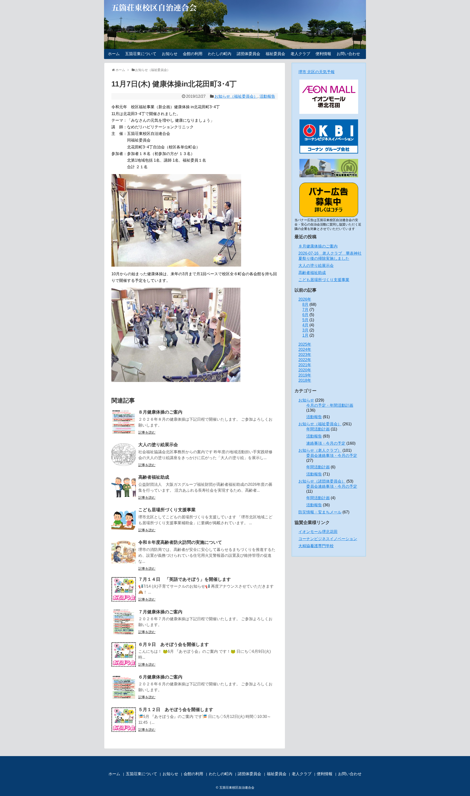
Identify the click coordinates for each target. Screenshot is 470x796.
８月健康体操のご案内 (160, 412)
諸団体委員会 (248, 54)
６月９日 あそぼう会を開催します (173, 644)
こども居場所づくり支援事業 (167, 509)
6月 (305, 315)
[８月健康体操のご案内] (123, 422)
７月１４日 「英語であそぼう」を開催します (184, 579)
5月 (305, 320)
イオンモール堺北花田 (318, 532)
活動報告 (267, 96)
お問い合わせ (348, 54)
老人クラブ (300, 54)
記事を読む (146, 432)
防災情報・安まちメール (319, 512)
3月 (305, 330)
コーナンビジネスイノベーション (327, 539)
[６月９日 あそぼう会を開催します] (123, 654)
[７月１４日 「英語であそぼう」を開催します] (123, 589)
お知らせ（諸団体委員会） (321, 481)
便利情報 (323, 54)
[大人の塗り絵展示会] (123, 454)
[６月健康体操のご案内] (123, 687)
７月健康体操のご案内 (160, 611)
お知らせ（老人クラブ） (319, 450)
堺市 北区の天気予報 (316, 72)
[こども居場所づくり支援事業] (123, 520)
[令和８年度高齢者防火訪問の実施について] (123, 552)
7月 (305, 310)
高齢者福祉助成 (153, 477)
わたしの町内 (219, 54)
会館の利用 (192, 54)
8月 (305, 304)
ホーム (114, 54)
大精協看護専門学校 (316, 546)
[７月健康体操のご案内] (123, 622)
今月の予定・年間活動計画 (329, 405)
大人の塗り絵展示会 (158, 444)
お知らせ (169, 54)
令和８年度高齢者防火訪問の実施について (180, 542)
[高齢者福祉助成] (123, 487)
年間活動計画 (318, 429)
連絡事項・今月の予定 (325, 443)
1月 (305, 335)
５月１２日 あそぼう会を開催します (175, 709)
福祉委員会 (275, 54)
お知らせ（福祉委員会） (236, 96)
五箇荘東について (140, 54)
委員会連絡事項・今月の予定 (331, 455)
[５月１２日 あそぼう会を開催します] (123, 719)
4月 (305, 325)
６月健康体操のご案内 (160, 677)
